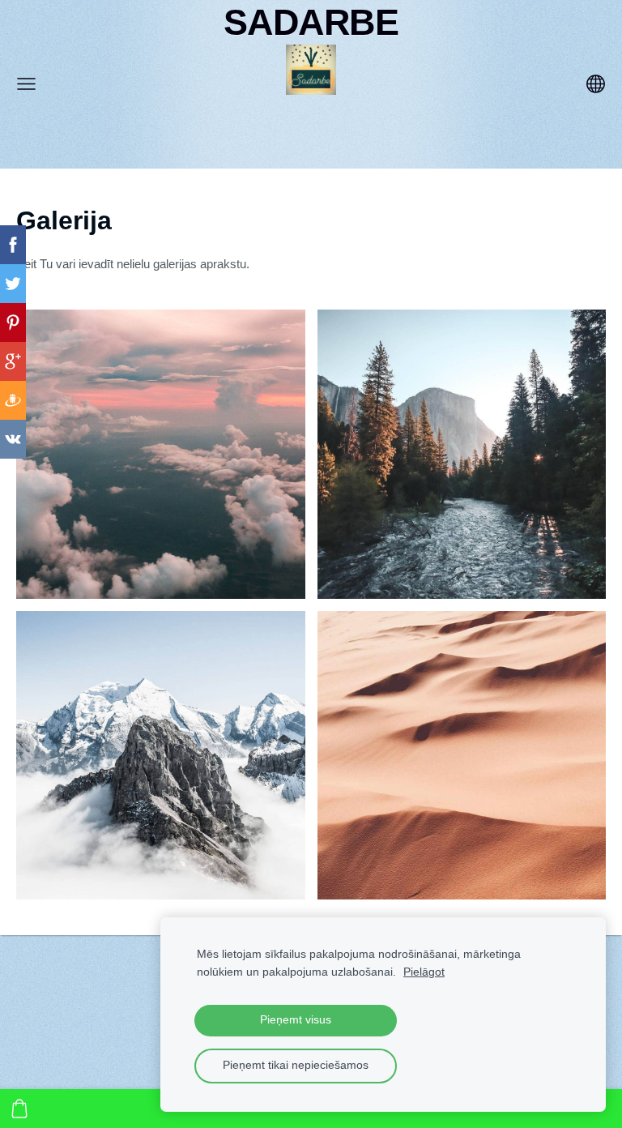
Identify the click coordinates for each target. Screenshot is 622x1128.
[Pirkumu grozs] (19, 1108)
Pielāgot (424, 972)
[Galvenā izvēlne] (26, 84)
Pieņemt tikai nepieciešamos (296, 1065)
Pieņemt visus (295, 1020)
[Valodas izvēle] (595, 84)
